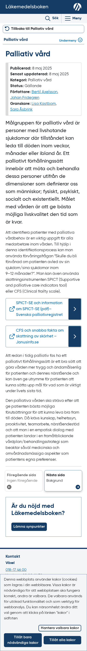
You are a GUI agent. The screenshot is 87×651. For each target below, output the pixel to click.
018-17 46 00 (16, 570)
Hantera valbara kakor (60, 628)
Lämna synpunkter (29, 527)
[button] (63, 480)
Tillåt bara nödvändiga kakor (22, 640)
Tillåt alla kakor (62, 640)
